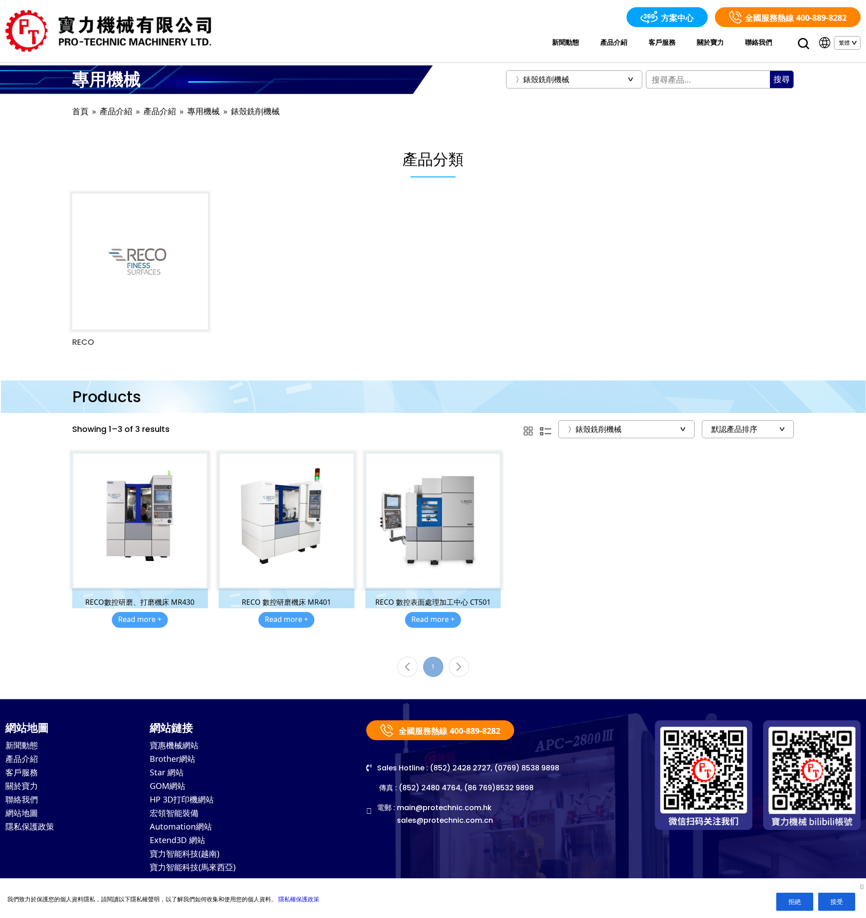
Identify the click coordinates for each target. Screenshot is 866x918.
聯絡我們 (758, 41)
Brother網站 (172, 758)
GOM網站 (167, 785)
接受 (836, 901)
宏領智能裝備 (174, 812)
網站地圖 (21, 812)
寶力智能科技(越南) (184, 853)
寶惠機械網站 (174, 745)
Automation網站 (181, 826)
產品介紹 (613, 41)
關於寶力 (710, 41)
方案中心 (677, 17)
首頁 (80, 111)
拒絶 (794, 901)
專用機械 (203, 111)
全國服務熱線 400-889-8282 (796, 17)
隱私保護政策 (29, 826)
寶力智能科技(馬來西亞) (192, 867)
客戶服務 (662, 41)
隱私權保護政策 (298, 899)
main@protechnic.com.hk (444, 807)
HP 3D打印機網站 (182, 799)
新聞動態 (565, 41)
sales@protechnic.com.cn (445, 820)
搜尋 (782, 79)
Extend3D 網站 (177, 840)
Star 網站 (167, 772)
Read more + (139, 619)
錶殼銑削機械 (255, 111)
